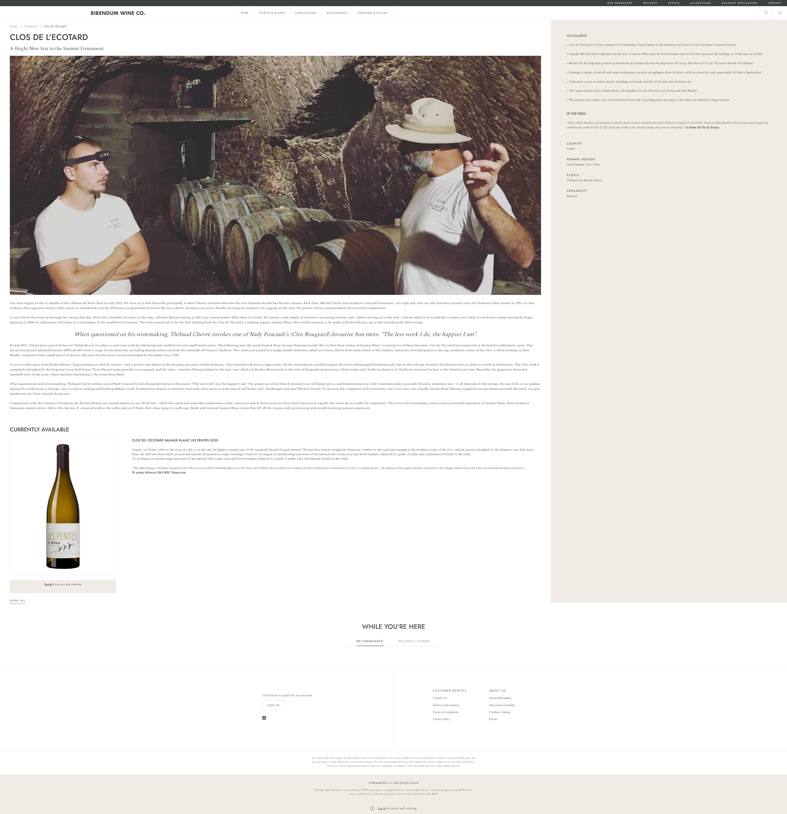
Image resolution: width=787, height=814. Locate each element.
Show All (17, 600)
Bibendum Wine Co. (381, 783)
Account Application (739, 3)
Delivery (650, 3)
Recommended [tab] (370, 641)
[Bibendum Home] (118, 13)
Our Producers (620, 3)
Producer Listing (499, 712)
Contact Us (440, 698)
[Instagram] (264, 719)
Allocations (700, 3)
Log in (382, 808)
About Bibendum (500, 698)
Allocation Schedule (502, 705)
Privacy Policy (441, 719)
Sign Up (273, 705)
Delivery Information (446, 705)
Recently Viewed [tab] (414, 641)
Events (674, 3)
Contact (775, 3)
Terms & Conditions (445, 712)
